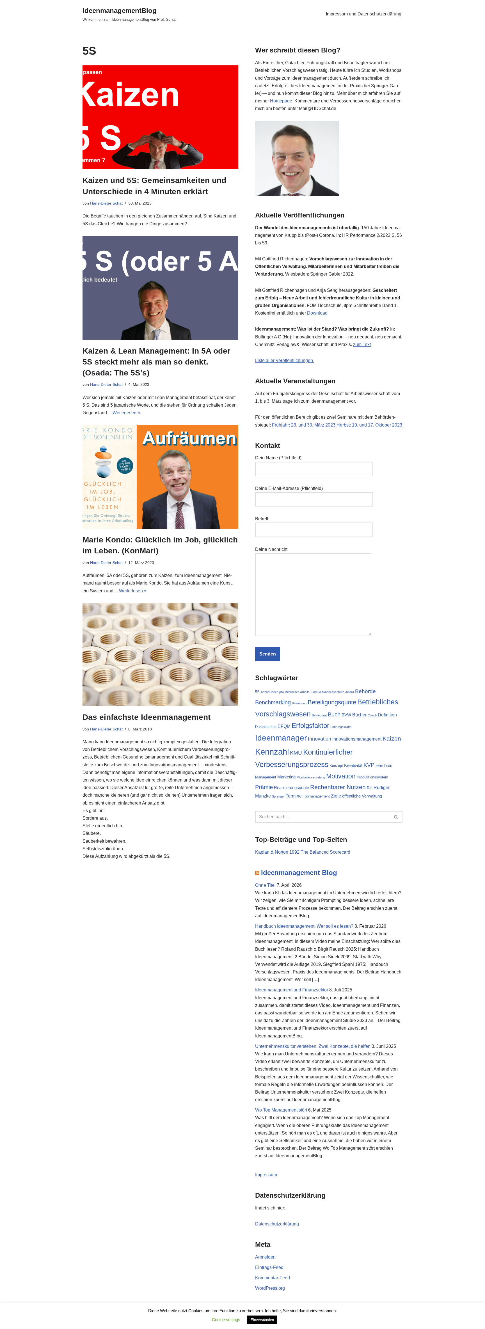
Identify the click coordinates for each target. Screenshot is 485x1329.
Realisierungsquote (291, 787)
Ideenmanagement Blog (299, 872)
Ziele (336, 795)
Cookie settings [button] (226, 1319)
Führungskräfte (340, 726)
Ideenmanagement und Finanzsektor (291, 989)
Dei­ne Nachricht (271, 549)
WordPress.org (270, 1288)
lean (379, 765)
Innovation (319, 739)
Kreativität (353, 765)
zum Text (362, 344)
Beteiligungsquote (332, 702)
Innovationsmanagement (356, 738)
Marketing (286, 777)
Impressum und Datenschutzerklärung (363, 14)
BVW (346, 715)
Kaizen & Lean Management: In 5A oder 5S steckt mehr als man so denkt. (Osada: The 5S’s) (156, 362)
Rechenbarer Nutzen (338, 787)
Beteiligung (299, 703)
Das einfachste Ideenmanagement (147, 717)
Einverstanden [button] (262, 1320)
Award (349, 692)
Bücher (359, 714)
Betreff (261, 518)
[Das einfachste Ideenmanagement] (160, 654)
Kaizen (392, 738)
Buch (334, 714)
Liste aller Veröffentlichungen (284, 360)
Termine (294, 795)
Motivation (341, 776)
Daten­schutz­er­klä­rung (277, 1224)
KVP (368, 765)
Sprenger (278, 796)
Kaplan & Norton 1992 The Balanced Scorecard (302, 852)
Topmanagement (316, 796)
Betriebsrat (319, 715)
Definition (387, 714)
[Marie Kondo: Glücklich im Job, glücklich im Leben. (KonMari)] (160, 477)
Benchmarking (273, 702)
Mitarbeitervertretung (311, 777)
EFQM (284, 726)
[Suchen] (396, 817)
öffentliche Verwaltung (362, 796)
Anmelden (265, 1257)
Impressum (266, 1174)
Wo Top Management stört (281, 1110)
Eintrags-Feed (269, 1267)
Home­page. (282, 100)
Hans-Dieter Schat (106, 203)
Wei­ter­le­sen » (126, 412)
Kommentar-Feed (272, 1277)
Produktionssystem (372, 777)
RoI (369, 788)
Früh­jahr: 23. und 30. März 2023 (303, 425)
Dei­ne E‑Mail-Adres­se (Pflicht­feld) (289, 488)
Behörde (365, 691)
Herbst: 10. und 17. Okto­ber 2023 (369, 425)
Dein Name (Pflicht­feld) (278, 457)
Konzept (336, 766)
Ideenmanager (281, 738)
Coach (372, 715)
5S (257, 692)
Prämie (264, 787)
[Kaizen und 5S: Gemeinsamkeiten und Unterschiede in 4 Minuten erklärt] (160, 117)
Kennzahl (272, 751)
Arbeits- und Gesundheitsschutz (322, 692)
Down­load (317, 313)
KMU (296, 753)
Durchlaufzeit (265, 727)
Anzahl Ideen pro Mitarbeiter (280, 692)
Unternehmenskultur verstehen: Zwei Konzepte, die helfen (312, 1046)
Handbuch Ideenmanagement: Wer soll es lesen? (304, 926)
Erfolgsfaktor (310, 725)
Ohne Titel (265, 885)
